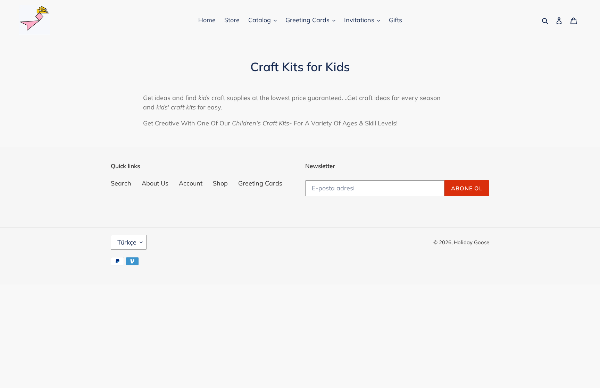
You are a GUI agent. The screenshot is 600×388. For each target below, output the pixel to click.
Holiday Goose (471, 242)
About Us (155, 183)
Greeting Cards (260, 183)
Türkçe (126, 242)
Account (190, 183)
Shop (220, 183)
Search (121, 183)
